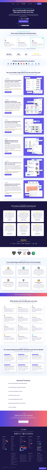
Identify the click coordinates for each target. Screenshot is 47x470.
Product (3, 436)
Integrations (22, 445)
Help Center (30, 439)
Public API (4, 449)
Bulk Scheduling (5, 441)
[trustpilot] (33, 243)
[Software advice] (27, 243)
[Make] (23, 448)
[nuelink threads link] (26, 433)
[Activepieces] (24, 448)
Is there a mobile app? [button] (12, 407)
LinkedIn (12, 441)
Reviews (29, 444)
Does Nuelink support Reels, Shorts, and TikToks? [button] (17, 403)
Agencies (29, 457)
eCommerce (30, 458)
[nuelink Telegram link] (30, 433)
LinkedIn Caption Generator (23, 461)
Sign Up (39, 3)
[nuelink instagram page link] (19, 433)
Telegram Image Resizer (14, 464)
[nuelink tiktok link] (21, 433)
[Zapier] (25, 447)
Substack (21, 442)
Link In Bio (3, 444)
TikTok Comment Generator (14, 461)
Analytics (3, 445)
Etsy (20, 443)
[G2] (10, 243)
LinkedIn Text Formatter (23, 457)
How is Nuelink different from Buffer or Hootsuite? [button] (17, 387)
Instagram (12, 439)
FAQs (29, 446)
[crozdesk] (18, 243)
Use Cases (30, 453)
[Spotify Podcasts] (20, 447)
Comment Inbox (4, 442)
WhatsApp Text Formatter (23, 458)
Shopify (21, 438)
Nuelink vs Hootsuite (40, 454)
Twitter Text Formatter (23, 459)
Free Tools (13, 453)
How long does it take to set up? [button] (14, 395)
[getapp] (22, 243)
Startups (29, 460)
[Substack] (21, 447)
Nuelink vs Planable (39, 459)
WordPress (21, 439)
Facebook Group (39, 442)
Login (35, 3)
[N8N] (24, 447)
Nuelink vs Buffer (39, 455)
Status (29, 445)
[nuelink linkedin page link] (16, 433)
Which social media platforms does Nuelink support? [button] (17, 383)
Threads (12, 446)
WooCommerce (22, 440)
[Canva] (25, 448)
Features (13, 3)
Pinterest (12, 444)
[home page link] (23, 4)
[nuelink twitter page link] (17, 433)
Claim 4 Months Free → (23, 421)
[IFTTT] (21, 448)
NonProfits (29, 459)
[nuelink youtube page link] (23, 433)
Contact (38, 439)
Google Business (13, 445)
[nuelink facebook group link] (20, 433)
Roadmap (29, 442)
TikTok (12, 440)
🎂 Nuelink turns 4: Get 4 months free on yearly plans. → (23, 294)
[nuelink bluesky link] (27, 433)
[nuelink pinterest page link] (24, 433)
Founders (29, 461)
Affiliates (30, 443)
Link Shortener (4, 443)
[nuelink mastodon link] (29, 433)
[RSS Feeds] (23, 447)
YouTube (12, 443)
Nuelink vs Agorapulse (40, 460)
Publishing (3, 439)
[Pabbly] (20, 448)
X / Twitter (12, 442)
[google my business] (36, 243)
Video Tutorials (30, 440)
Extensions (39, 446)
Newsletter (29, 441)
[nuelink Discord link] (32, 433)
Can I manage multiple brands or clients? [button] (15, 399)
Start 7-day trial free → (23, 21)
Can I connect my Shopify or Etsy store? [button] (15, 391)
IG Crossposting (22, 441)
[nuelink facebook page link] (14, 433)
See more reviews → (23, 237)
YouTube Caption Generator (23, 460)
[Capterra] (13, 243)
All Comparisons (39, 461)
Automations (30, 3)
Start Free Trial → (42, 468)
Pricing (18, 3)
